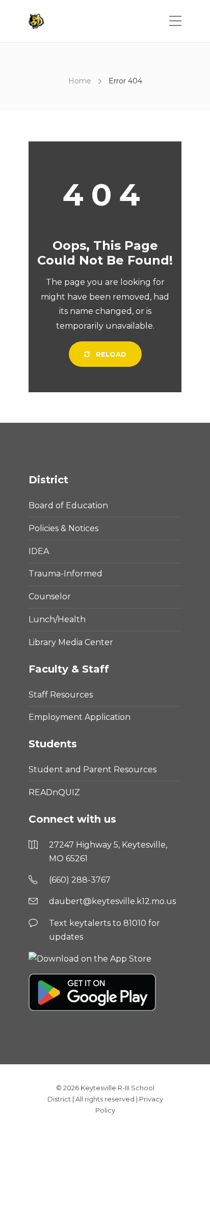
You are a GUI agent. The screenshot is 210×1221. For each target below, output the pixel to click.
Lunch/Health (57, 619)
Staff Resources (61, 695)
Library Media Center (71, 642)
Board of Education (68, 505)
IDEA (39, 551)
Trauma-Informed (65, 573)
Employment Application (79, 717)
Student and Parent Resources (92, 769)
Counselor (50, 596)
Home (79, 80)
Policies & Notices (63, 528)
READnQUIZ (54, 792)
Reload (110, 354)
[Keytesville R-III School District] (37, 21)
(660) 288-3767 (80, 880)
